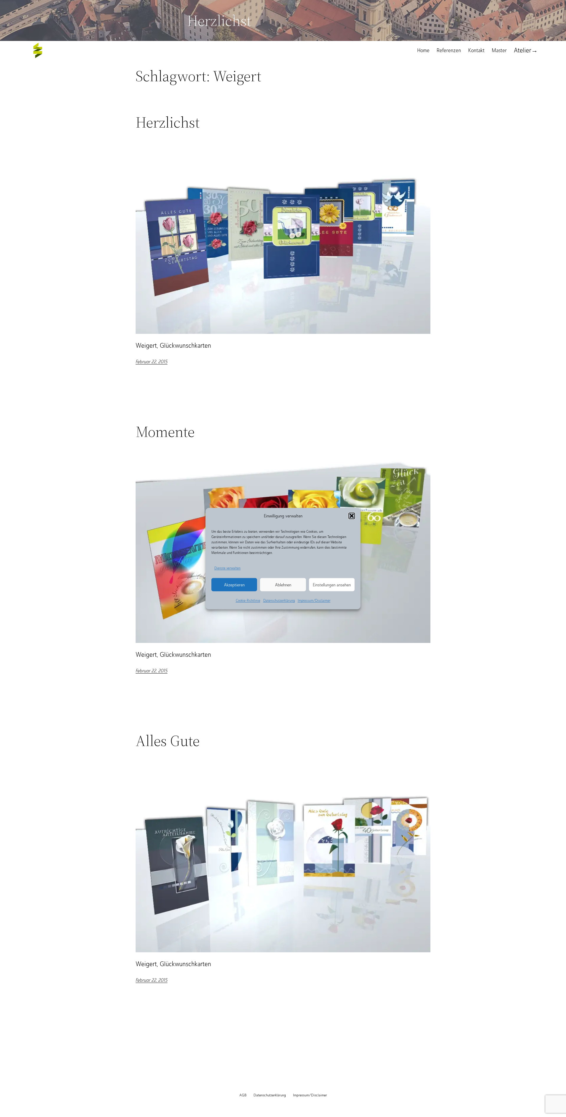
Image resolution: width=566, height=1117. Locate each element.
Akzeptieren (234, 585)
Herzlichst (168, 122)
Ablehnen (283, 585)
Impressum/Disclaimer (314, 600)
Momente (165, 431)
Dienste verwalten (227, 568)
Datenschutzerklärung (279, 600)
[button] (352, 516)
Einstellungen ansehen (332, 585)
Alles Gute (168, 741)
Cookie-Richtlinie (248, 600)
